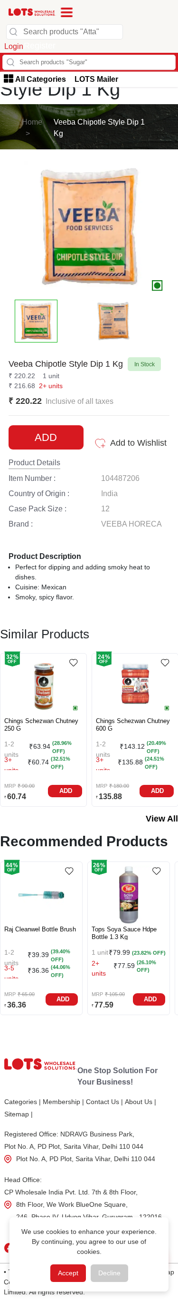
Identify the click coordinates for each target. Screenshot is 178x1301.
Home (32, 122)
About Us (140, 1101)
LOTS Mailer (96, 79)
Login (13, 46)
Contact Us (104, 1101)
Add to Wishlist (138, 443)
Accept (68, 1273)
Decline (109, 1273)
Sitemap (18, 1114)
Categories (22, 1101)
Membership (63, 1101)
